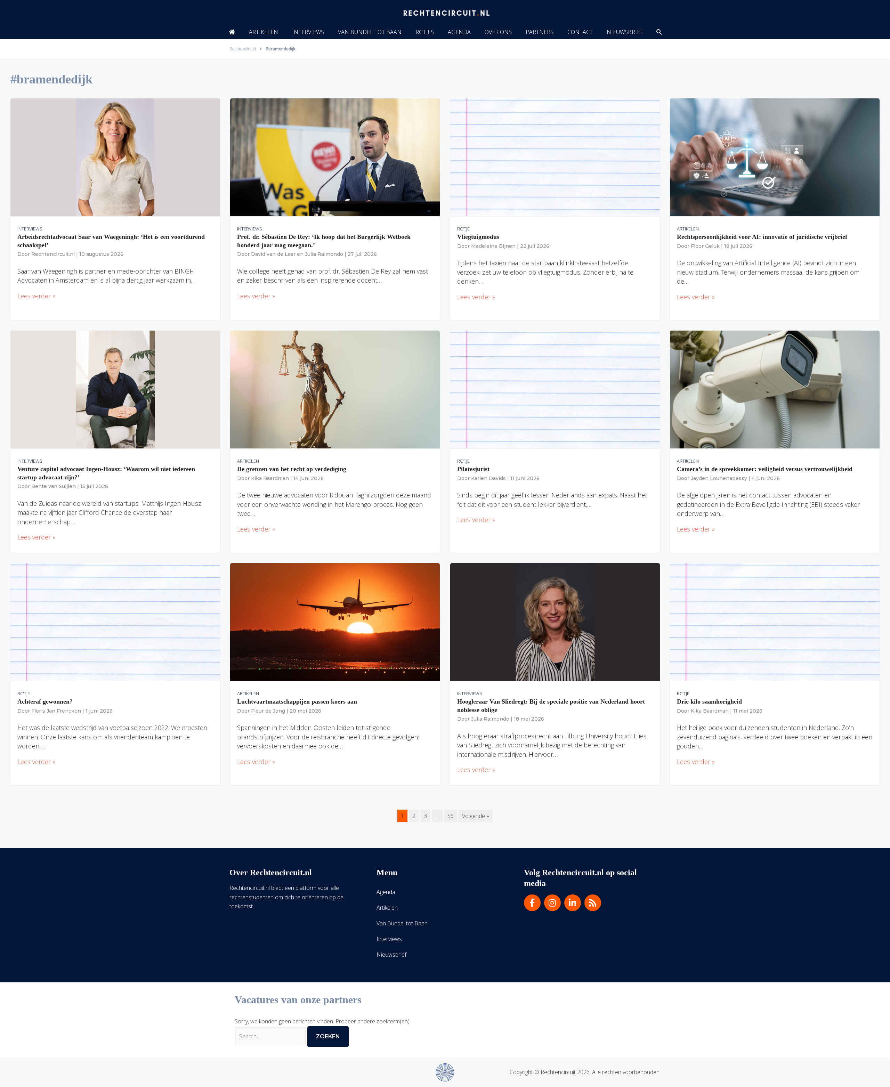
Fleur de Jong (268, 711)
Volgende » (475, 816)
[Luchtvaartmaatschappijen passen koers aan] (335, 621)
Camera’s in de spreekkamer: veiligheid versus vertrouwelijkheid (764, 468)
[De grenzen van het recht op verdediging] (335, 389)
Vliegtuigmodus (478, 236)
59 (450, 816)
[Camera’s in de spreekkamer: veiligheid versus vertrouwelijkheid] (775, 389)
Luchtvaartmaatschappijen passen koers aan (297, 701)
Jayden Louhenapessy (719, 478)
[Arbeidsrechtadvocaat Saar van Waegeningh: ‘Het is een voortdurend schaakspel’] (115, 157)
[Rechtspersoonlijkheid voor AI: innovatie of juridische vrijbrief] (775, 157)
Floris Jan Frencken (56, 711)
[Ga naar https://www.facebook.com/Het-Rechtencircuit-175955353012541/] (532, 902)
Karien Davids (488, 478)
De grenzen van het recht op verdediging (291, 468)
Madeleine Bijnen (493, 246)
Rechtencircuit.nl (53, 254)
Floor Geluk (705, 246)
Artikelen (688, 229)
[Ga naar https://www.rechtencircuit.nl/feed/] (592, 902)
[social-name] (232, 32)
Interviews (29, 229)
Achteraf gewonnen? (45, 701)
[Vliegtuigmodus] (555, 157)
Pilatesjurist (473, 468)
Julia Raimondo (324, 254)
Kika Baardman (270, 478)
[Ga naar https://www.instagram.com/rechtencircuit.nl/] (552, 902)
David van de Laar (273, 254)
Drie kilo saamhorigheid (709, 701)
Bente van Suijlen (53, 486)
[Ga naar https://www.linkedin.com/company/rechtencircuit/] (572, 902)
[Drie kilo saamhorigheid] (775, 621)
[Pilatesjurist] (555, 389)
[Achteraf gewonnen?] (115, 621)
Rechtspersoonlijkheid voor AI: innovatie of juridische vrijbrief (762, 236)
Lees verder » (36, 296)
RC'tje (463, 229)
